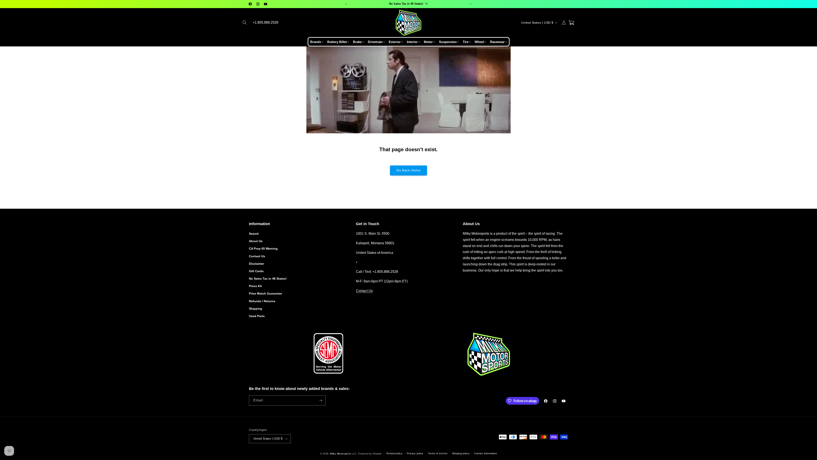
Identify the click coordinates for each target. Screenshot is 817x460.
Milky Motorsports (340, 453)
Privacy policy (415, 453)
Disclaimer (256, 263)
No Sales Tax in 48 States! (268, 278)
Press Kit (255, 286)
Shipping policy (461, 453)
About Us (256, 241)
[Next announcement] (471, 4)
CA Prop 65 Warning (263, 248)
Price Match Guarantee (265, 293)
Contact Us (257, 256)
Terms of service (438, 453)
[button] (244, 22)
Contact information (485, 453)
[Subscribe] (320, 400)
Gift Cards (256, 271)
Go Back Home (408, 170)
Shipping (255, 308)
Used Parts (257, 316)
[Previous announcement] (346, 4)
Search (254, 233)
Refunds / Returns (262, 301)
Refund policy (394, 453)
